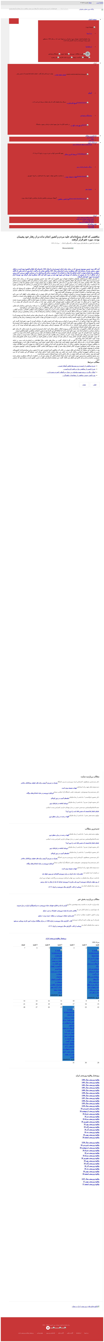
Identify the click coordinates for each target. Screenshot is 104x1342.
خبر (91, 65)
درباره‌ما (89, 33)
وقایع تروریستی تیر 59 (92, 1116)
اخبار (95, 63)
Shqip (90, 2)
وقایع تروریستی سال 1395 (90, 1103)
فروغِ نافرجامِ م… (71, 103)
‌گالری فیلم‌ (61, 1333)
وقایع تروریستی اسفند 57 (91, 1184)
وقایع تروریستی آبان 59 (91, 1127)
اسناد (95, 216)
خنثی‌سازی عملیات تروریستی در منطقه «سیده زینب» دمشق (56, 916)
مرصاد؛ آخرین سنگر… (70, 154)
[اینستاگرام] (58, 1327)
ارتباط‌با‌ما (89, 46)
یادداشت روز (90, 137)
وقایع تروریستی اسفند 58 (91, 1174)
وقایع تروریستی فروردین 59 (90, 1108)
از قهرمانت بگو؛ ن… (76, 125)
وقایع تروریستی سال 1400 (90, 1090)
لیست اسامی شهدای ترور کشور (85, 219)
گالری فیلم (91, 227)
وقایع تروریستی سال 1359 (90, 1106)
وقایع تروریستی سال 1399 (90, 1093)
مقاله (92, 139)
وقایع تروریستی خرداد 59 (91, 1114)
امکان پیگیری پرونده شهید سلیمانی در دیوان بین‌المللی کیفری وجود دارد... (71, 372)
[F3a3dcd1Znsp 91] (82, 105)
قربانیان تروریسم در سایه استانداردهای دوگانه (40, 793)
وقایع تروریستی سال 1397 (90, 1098)
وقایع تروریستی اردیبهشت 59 (89, 1111)
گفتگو (90, 93)
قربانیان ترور (92, 142)
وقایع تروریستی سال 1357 (90, 1179)
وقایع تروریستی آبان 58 (91, 1163)
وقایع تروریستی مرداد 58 (91, 1155)
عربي (97, 2)
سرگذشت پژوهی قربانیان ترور (82, 144)
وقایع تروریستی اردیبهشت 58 (89, 1148)
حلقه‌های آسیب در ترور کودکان (60, 798)
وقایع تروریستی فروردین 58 (90, 1145)
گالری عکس (90, 226)
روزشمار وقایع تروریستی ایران (85, 217)
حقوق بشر (88, 189)
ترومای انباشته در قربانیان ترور (59, 803)
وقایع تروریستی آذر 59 (91, 1129)
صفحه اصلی (92, 19)
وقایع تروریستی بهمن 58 (91, 1171)
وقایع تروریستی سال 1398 (90, 1095)
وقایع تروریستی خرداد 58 (91, 1150)
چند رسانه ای (92, 224)
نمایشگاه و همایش (86, 115)
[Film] (85, 1306)
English (101, 2)
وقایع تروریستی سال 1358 (90, 1142)
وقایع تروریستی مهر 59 (91, 1124)
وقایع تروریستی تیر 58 (92, 1153)
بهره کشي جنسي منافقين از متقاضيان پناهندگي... (78, 375)
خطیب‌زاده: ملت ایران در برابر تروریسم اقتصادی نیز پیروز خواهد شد (62, 874)
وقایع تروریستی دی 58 (91, 1169)
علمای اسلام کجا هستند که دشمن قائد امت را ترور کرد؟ (82, 811)
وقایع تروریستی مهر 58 (91, 1161)
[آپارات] (52, 1327)
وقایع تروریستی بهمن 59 (91, 1135)
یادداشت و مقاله (91, 136)
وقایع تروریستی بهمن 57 (91, 1182)
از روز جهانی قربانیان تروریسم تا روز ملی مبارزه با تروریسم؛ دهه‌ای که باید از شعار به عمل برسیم (70, 882)
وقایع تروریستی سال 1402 (90, 1085)
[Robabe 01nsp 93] (82, 179)
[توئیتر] (63, 1327)
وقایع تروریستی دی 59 (91, 1132)
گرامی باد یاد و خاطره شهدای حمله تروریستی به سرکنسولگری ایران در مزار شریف (42, 905)
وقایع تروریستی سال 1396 (90, 1101)
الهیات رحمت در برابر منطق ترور (59, 816)
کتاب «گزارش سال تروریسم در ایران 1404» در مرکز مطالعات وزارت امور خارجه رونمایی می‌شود (43, 921)
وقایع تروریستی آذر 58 (91, 1166)
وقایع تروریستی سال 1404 (90, 1080)
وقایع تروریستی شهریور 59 (90, 1122)
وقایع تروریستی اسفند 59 (91, 1137)
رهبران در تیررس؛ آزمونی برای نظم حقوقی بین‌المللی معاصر (39, 783)
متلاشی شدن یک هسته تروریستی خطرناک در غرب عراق (60, 911)
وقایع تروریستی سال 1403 (90, 1082)
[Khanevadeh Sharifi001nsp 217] (78, 203)
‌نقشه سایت (40, 1333)
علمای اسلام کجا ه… (60, 75)
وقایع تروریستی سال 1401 (90, 1087)
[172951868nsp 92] (82, 156)
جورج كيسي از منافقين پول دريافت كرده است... (79, 369)
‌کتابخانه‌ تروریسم (50, 1333)
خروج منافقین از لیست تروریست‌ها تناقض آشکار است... (76, 366)
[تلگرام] (48, 1327)
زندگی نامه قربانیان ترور (84, 167)
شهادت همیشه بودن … (70, 177)
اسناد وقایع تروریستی (88, 220)
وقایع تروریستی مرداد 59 (91, 1119)
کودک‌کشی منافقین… (63, 199)
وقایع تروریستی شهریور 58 (90, 1158)
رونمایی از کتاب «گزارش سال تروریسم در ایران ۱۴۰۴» (64, 887)
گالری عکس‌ (70, 1333)
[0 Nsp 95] (85, 126)
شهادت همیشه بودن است (69, 788)
